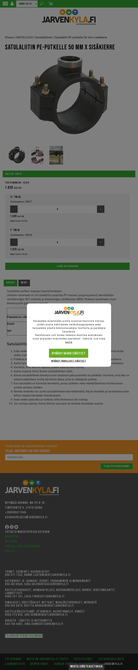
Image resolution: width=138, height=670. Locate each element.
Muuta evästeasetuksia (86, 666)
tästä (68, 341)
